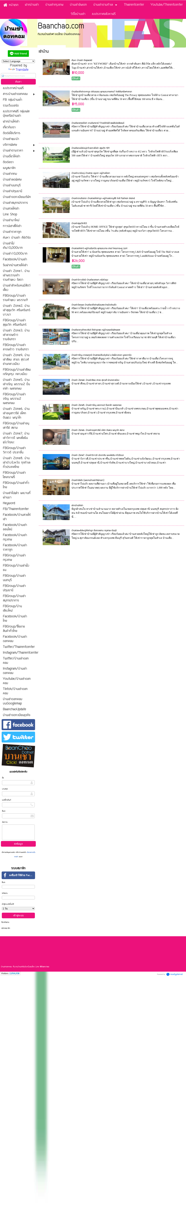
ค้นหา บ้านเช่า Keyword (82, 60)
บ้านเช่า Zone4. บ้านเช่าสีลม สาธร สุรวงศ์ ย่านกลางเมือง (95, 380)
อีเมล (3, 811)
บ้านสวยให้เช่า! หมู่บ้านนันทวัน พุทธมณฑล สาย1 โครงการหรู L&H (99, 248)
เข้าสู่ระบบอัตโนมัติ (8, 904)
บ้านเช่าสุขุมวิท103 (79, 223)
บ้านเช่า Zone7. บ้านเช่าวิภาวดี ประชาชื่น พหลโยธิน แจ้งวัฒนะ (98, 455)
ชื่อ (3, 778)
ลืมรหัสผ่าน (5, 922)
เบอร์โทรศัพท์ (6, 800)
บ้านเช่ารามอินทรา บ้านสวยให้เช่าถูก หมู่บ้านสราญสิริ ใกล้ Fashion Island (103, 198)
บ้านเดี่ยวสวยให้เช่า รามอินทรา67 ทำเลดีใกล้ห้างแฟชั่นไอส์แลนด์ (98, 123)
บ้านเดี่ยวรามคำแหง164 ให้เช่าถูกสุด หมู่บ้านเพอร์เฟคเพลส (96, 330)
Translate (22, 70)
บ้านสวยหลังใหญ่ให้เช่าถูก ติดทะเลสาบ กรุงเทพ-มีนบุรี (94, 530)
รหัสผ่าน (5, 893)
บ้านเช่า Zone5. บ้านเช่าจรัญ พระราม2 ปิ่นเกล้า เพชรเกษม (97, 405)
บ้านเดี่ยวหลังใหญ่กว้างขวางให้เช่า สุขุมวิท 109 (91, 148)
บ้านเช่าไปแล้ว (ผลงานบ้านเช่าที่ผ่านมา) (88, 480)
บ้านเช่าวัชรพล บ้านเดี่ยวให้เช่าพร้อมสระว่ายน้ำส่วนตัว (94, 305)
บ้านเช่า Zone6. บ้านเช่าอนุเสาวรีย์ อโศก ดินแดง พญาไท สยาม (98, 430)
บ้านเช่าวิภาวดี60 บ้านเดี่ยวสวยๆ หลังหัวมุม (90, 280)
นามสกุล (5, 789)
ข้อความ (5, 822)
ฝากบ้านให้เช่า (77, 505)
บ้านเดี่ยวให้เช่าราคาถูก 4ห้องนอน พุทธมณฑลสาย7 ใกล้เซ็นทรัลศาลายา (102, 92)
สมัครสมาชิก (5, 928)
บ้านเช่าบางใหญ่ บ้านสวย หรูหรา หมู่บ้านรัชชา (91, 173)
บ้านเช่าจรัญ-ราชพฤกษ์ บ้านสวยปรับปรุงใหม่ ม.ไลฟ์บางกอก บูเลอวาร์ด (102, 355)
